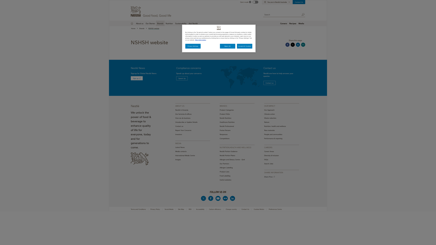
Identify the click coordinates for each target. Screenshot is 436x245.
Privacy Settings (193, 46)
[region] (219, 38)
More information (200, 40)
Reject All (227, 46)
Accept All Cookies (244, 46)
